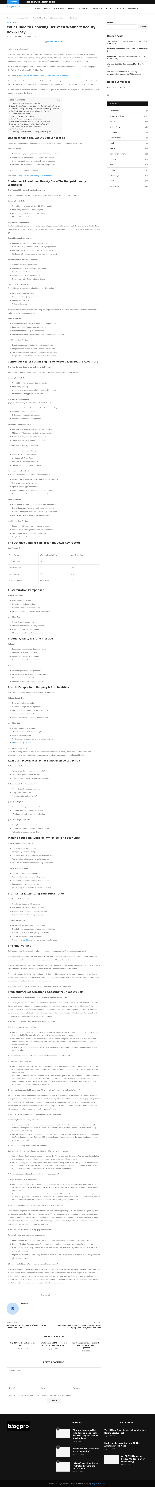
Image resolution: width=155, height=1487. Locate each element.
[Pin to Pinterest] (65, 1295)
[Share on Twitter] (62, 1295)
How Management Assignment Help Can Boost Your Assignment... (85, 1345)
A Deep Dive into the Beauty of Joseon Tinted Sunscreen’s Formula (42, 75)
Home (37, 9)
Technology (97, 9)
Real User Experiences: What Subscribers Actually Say (30, 121)
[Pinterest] (20, 1435)
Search (110, 23)
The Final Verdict (17, 129)
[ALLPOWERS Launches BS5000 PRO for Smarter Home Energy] (111, 1459)
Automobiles (59, 9)
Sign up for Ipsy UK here (21, 743)
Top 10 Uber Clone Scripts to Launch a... (22, 1344)
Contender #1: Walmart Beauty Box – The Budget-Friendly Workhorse (35, 106)
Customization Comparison (20, 114)
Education (83, 9)
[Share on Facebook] (60, 1295)
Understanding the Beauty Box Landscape (25, 103)
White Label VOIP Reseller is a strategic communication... (54, 1344)
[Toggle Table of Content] (57, 100)
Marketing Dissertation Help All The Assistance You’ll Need (122, 1444)
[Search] (147, 9)
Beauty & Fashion (129, 116)
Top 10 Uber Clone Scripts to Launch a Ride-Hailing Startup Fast (125, 1431)
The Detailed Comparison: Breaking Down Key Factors (30, 111)
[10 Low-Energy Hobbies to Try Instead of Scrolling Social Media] (63, 1467)
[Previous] (21, 2)
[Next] (24, 2)
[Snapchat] (27, 1435)
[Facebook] (9, 1435)
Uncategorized (22, 18)
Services (46, 9)
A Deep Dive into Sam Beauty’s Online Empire (34, 176)
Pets (129, 164)
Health (108, 9)
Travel (129, 181)
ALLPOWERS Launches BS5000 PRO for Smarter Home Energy (133, 1459)
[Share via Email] (67, 1295)
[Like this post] (57, 1295)
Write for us (133, 9)
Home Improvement (129, 154)
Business (71, 9)
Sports (129, 170)
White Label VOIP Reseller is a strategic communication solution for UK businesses (124, 72)
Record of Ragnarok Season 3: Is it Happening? (86, 1450)
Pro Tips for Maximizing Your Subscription (26, 127)
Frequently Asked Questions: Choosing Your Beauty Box (31, 132)
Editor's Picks (129, 127)
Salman (18, 36)
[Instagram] (16, 1435)
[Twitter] (12, 1435)
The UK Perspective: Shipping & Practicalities (27, 119)
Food (129, 143)
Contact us (120, 9)
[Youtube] (24, 1435)
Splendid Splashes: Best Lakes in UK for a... (43, 2)
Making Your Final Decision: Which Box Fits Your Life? (30, 124)
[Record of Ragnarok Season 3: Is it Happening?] (63, 1452)
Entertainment (129, 137)
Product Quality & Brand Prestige (22, 116)
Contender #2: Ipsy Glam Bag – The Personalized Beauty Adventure (35, 109)
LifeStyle (129, 159)
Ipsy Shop (26, 940)
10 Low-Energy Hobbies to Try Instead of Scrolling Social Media (85, 1466)
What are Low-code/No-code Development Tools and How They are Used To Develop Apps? (85, 1434)
